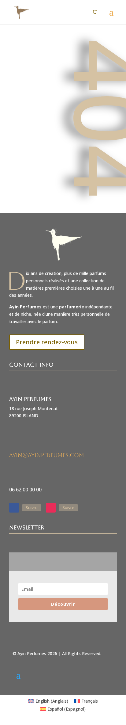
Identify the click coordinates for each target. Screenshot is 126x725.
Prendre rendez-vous (47, 342)
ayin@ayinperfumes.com (46, 455)
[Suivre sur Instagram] (51, 508)
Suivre (32, 507)
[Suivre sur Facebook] (14, 508)
